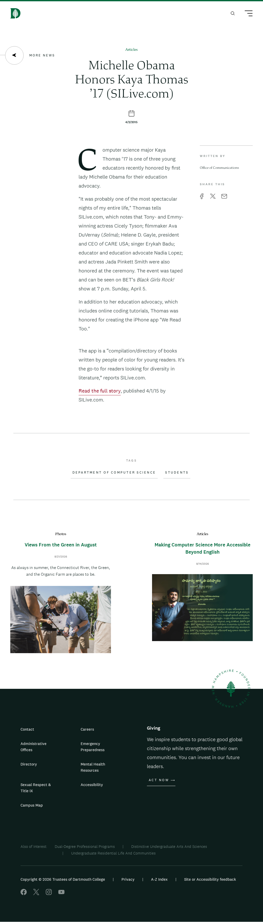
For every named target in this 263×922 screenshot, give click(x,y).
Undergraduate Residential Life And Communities (113, 853)
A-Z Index (159, 879)
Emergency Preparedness (93, 746)
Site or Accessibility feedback (210, 879)
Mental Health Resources (93, 767)
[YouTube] (61, 893)
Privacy (128, 879)
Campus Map (32, 805)
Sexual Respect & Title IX (36, 787)
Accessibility (92, 784)
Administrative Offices (33, 746)
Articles (131, 50)
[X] (36, 893)
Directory (29, 764)
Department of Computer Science (114, 472)
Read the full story (100, 390)
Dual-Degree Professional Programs (85, 846)
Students (177, 472)
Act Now (159, 780)
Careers (87, 729)
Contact (27, 729)
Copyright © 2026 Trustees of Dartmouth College (63, 879)
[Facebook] (24, 893)
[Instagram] (49, 893)
